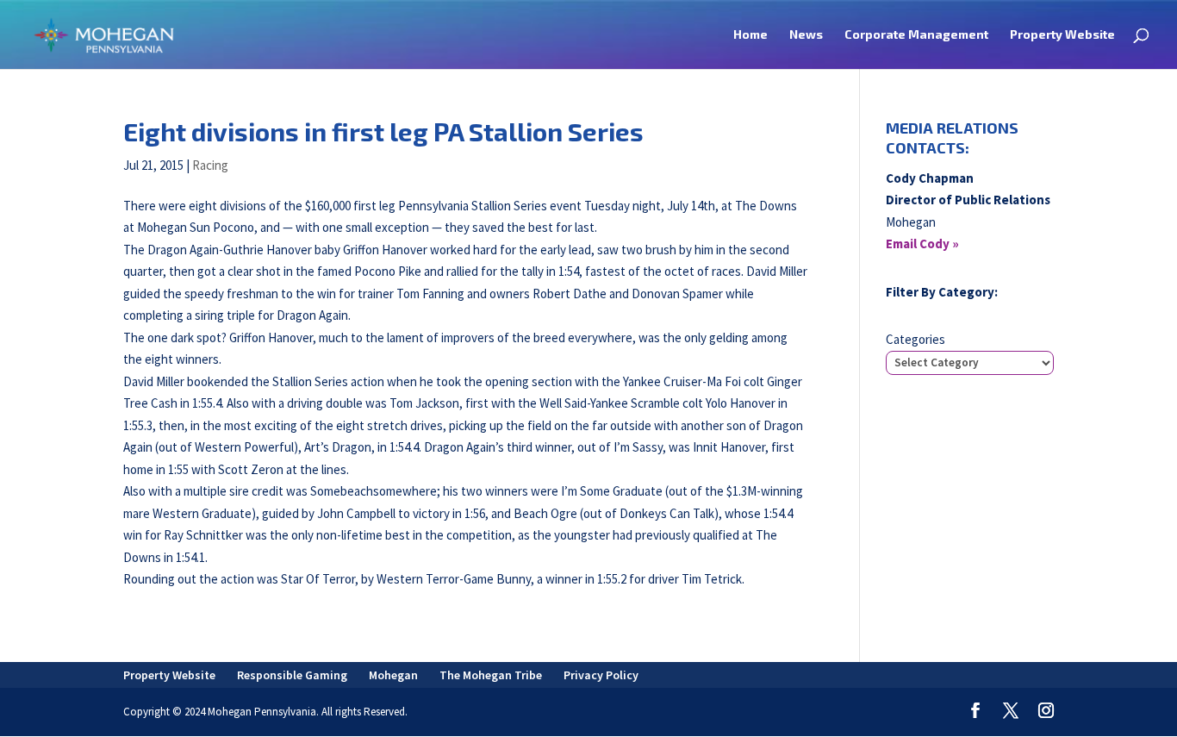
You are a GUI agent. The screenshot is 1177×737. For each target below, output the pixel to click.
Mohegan (393, 675)
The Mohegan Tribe (490, 675)
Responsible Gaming (292, 675)
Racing (210, 165)
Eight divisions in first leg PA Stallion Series (383, 131)
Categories (915, 339)
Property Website (1062, 34)
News (806, 34)
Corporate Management (916, 34)
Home (750, 34)
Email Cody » (922, 243)
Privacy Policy (601, 675)
